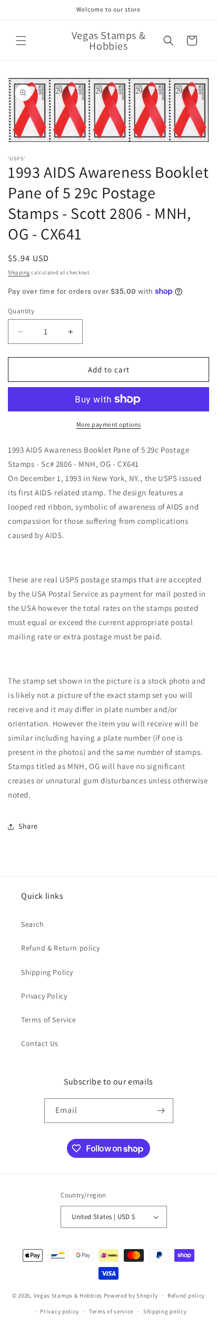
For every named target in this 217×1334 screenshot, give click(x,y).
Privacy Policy (44, 996)
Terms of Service (48, 1019)
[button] (21, 40)
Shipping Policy (47, 972)
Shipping (19, 272)
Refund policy (186, 1295)
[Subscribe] (161, 1110)
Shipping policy (165, 1311)
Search (32, 924)
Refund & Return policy (60, 948)
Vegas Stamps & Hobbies (68, 1295)
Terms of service (111, 1311)
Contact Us (39, 1043)
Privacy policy (59, 1311)
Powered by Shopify (131, 1295)
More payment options (108, 424)
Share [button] (28, 826)
